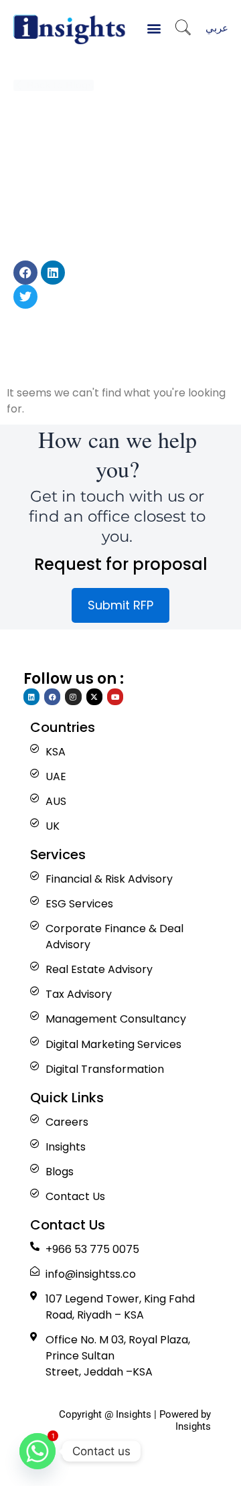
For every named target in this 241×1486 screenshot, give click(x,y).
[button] (154, 28)
